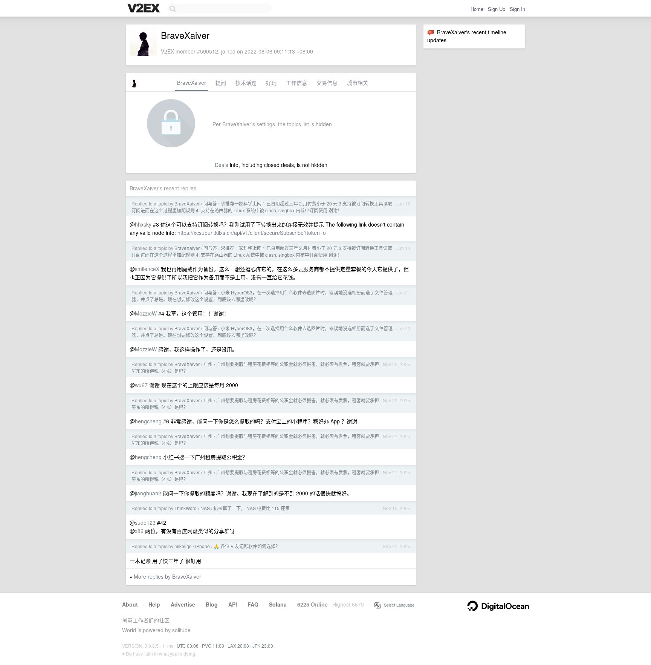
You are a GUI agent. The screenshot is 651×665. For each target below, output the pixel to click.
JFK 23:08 (262, 645)
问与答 (210, 203)
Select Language (397, 605)
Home (477, 8)
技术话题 (246, 82)
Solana (278, 604)
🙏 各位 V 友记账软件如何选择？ (247, 546)
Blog (212, 604)
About (130, 604)
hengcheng (148, 421)
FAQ (253, 604)
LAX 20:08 (238, 645)
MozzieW (146, 313)
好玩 (271, 82)
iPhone (202, 546)
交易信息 (327, 82)
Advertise (183, 604)
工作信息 (296, 82)
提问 (220, 82)
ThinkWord (185, 508)
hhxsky (143, 224)
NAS (205, 508)
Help (154, 604)
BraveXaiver (191, 82)
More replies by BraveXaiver (167, 576)
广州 (207, 364)
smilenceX (147, 269)
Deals (221, 165)
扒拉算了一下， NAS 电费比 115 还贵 (252, 508)
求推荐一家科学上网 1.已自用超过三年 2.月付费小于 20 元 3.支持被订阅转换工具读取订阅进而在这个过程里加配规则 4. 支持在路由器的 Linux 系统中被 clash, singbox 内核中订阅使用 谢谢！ (261, 206)
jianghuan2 (148, 493)
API (232, 604)
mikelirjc (182, 546)
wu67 (141, 385)
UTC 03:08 (188, 645)
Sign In (517, 8)
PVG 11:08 (213, 645)
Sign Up (496, 8)
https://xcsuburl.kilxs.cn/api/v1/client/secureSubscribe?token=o (251, 232)
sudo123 (145, 522)
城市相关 (357, 82)
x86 (139, 531)
